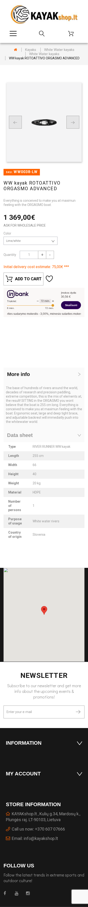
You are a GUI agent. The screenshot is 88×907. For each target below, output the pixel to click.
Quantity (10, 255)
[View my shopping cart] (72, 33)
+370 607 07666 (50, 829)
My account (23, 774)
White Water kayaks (59, 50)
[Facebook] (6, 893)
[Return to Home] (15, 50)
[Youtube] (18, 893)
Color (8, 233)
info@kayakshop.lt (41, 838)
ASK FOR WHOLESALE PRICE (25, 225)
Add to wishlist (49, 279)
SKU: (9, 172)
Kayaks (30, 50)
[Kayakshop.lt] (44, 14)
